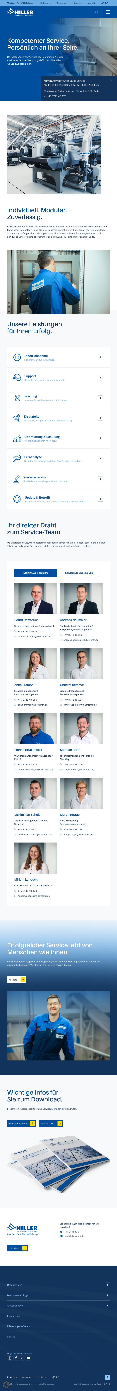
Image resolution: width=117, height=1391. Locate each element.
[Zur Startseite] (22, 1229)
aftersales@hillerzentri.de (60, 91)
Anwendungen (15, 1305)
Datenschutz (27, 1377)
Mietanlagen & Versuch (19, 1326)
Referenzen (46, 3)
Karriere (77, 3)
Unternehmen (14, 1285)
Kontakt (91, 3)
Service (11, 1336)
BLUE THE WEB (103, 1384)
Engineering (13, 1316)
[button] (58, 357)
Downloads (62, 3)
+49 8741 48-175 (56, 96)
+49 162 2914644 (89, 91)
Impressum (12, 1377)
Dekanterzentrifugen (18, 1295)
